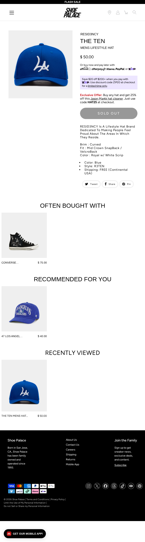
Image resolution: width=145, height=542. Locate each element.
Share (112, 184)
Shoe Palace (18, 499)
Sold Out (109, 113)
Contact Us (72, 444)
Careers (70, 449)
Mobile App (72, 464)
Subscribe (120, 465)
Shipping (71, 454)
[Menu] (12, 13)
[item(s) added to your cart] (126, 12)
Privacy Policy (58, 499)
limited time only (97, 86)
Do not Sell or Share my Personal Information (27, 506)
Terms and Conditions (37, 499)
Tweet (94, 184)
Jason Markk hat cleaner (106, 98)
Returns (70, 459)
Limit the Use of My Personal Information (25, 502)
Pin (129, 184)
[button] (25, 533)
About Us (71, 439)
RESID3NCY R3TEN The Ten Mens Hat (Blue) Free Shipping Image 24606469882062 (38, 33)
